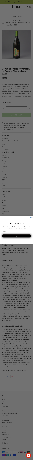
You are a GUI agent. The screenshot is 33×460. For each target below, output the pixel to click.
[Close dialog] (31, 217)
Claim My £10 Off (16, 236)
